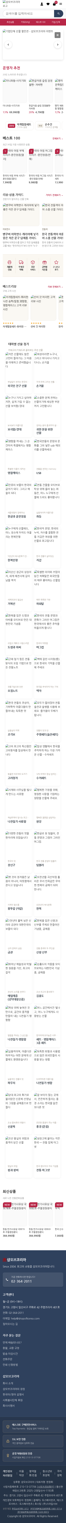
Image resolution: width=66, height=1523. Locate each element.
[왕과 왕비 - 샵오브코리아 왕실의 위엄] (19, 1150)
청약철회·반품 (33, 1473)
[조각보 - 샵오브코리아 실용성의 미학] (19, 714)
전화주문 (7, 1359)
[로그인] (41, 4)
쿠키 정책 (59, 1473)
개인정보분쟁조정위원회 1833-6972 (33, 1512)
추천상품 (10, 22)
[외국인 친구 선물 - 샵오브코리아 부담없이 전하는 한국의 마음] (19, 365)
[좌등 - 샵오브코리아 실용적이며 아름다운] (47, 496)
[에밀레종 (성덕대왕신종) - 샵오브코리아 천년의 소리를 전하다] (19, 975)
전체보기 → (57, 138)
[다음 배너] (57, 44)
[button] (48, 4)
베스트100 (40, 22)
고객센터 (8, 1294)
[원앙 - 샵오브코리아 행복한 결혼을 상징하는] (47, 801)
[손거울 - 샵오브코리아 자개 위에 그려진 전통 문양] (47, 365)
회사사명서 (9, 1406)
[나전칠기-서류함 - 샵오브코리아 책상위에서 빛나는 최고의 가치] (19, 801)
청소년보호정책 (47, 1473)
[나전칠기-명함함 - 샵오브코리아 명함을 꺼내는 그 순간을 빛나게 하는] (19, 1019)
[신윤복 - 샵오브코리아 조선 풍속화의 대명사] (19, 1106)
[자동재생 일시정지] (57, 35)
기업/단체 (56, 22)
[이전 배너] (8, 44)
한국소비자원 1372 (20, 1509)
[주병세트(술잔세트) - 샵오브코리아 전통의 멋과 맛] (47, 714)
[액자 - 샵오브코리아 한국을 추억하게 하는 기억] (47, 670)
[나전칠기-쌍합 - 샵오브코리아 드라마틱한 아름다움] (47, 1062)
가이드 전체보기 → (54, 195)
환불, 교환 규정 (11, 1348)
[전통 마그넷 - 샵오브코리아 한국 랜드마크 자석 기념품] (47, 1150)
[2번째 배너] (33, 56)
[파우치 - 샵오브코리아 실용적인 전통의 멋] (19, 1062)
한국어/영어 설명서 (13, 1394)
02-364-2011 (21, 1281)
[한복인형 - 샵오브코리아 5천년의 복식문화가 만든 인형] (19, 540)
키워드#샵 (25, 22)
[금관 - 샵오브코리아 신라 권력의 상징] (19, 932)
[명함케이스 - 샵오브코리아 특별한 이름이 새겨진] (19, 452)
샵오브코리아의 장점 (14, 1389)
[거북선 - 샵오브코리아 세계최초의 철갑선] (19, 583)
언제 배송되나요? (12, 1342)
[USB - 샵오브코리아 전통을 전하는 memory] (47, 452)
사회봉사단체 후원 (13, 1400)
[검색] (58, 13)
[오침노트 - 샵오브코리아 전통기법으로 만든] (19, 670)
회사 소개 (8, 1383)
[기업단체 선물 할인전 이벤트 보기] (33, 44)
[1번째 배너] (30, 56)
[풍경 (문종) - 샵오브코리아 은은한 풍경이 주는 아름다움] (47, 1106)
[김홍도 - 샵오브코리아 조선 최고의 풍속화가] (47, 975)
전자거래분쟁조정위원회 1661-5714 (46, 1509)
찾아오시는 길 (10, 1324)
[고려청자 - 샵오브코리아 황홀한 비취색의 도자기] (19, 757)
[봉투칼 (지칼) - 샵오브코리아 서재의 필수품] (19, 888)
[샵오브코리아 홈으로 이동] (13, 4)
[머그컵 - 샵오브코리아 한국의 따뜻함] (47, 627)
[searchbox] (28, 13)
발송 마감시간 (10, 1354)
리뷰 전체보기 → (55, 286)
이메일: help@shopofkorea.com (21, 1318)
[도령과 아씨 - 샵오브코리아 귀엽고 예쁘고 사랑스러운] (19, 627)
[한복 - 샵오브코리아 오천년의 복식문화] (47, 888)
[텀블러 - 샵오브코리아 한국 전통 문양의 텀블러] (47, 844)
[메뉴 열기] (60, 4)
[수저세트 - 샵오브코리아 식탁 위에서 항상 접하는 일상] (47, 757)
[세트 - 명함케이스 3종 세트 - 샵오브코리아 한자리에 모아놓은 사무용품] (47, 1019)
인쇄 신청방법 (10, 1365)
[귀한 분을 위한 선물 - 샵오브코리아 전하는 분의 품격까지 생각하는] (47, 409)
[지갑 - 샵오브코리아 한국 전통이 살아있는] (47, 540)
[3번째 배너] (36, 56)
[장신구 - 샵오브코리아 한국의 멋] (19, 844)
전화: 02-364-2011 (13, 1313)
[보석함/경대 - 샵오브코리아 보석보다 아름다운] (19, 409)
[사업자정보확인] (45, 1487)
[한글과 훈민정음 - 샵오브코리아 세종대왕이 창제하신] (19, 496)
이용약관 (21, 1473)
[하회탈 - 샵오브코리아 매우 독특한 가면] (47, 583)
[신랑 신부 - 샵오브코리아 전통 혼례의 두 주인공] (47, 932)
